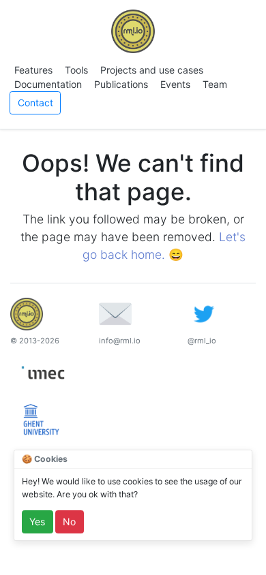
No (69, 521)
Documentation (48, 84)
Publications (121, 84)
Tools (76, 70)
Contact (35, 102)
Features (33, 70)
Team (215, 84)
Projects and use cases (151, 70)
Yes (37, 521)
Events (175, 84)
